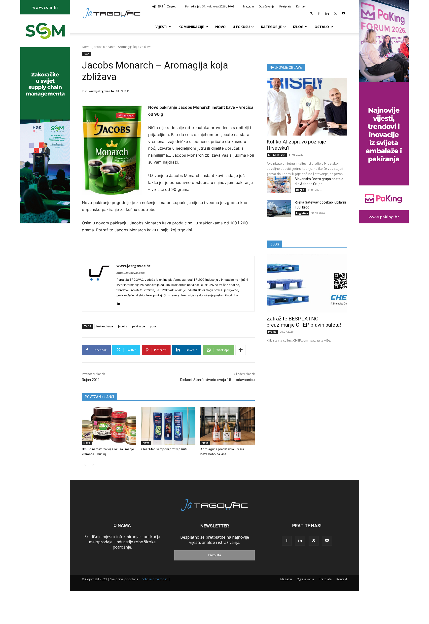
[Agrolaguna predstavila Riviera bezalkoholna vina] (227, 426)
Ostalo (322, 26)
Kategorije (271, 26)
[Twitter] (335, 13)
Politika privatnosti (155, 579)
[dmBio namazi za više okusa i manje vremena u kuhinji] (109, 426)
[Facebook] (318, 13)
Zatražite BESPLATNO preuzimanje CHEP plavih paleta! (304, 322)
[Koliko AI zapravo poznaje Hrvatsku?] (307, 107)
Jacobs (122, 326)
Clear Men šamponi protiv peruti (164, 449)
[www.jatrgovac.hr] (99, 283)
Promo (272, 331)
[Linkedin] (327, 13)
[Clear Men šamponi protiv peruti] (168, 426)
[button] (311, 13)
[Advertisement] (307, 386)
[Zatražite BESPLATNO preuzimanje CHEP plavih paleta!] (307, 283)
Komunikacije (191, 26)
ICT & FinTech (276, 154)
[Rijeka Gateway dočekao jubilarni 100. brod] (279, 208)
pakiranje (138, 326)
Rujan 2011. (91, 380)
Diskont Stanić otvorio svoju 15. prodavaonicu (217, 380)
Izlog (298, 26)
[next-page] (93, 465)
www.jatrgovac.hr (101, 91)
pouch (154, 326)
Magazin (248, 6)
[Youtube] (343, 13)
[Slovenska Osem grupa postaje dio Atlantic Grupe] (279, 184)
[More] (240, 350)
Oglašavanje (267, 6)
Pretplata (285, 6)
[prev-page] (85, 465)
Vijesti (161, 26)
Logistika (302, 213)
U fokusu (241, 26)
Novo (220, 26)
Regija (300, 190)
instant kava (104, 326)
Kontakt (301, 6)
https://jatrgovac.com (130, 273)
